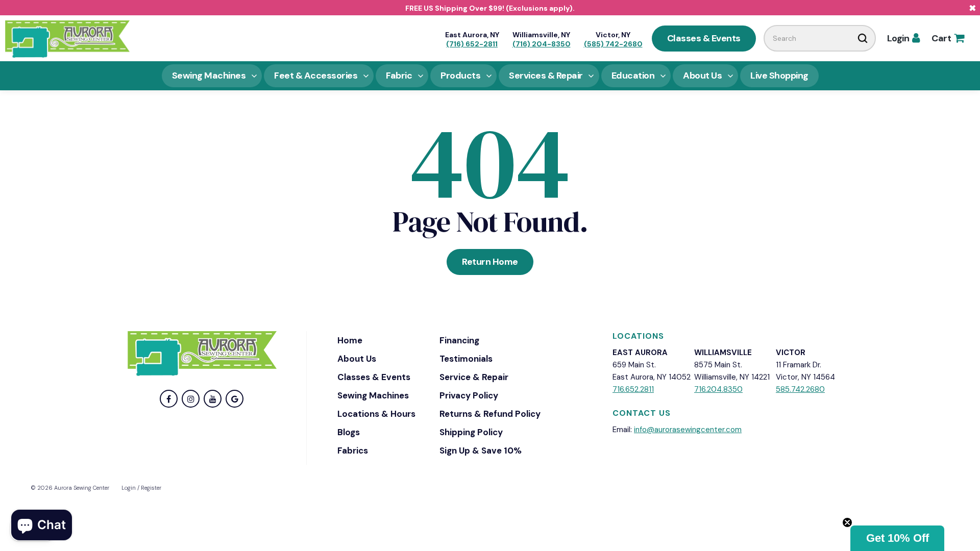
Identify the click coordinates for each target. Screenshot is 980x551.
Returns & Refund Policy (490, 413)
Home (349, 340)
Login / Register (141, 487)
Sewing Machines (373, 395)
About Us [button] (702, 75)
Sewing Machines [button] (209, 75)
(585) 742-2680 (613, 43)
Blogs (348, 432)
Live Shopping (779, 75)
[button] (897, 538)
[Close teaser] (847, 522)
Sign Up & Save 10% (480, 450)
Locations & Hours (376, 413)
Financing (459, 340)
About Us (356, 358)
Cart (948, 38)
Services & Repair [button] (546, 75)
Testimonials (466, 358)
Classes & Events (704, 38)
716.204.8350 (718, 389)
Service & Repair (473, 377)
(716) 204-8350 (541, 43)
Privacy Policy (468, 395)
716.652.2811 (633, 389)
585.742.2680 (800, 389)
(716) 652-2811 (472, 43)
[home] (67, 38)
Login (903, 38)
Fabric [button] (399, 75)
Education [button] (633, 75)
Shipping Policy (471, 432)
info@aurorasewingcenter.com (688, 429)
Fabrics (352, 450)
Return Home (490, 262)
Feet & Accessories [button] (315, 75)
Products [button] (460, 75)
